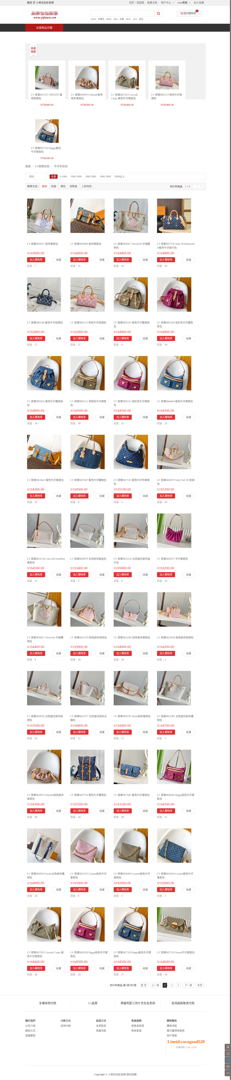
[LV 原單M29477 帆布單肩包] (44, 215)
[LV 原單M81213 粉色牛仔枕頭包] (87, 294)
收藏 (58, 259)
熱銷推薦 (114, 35)
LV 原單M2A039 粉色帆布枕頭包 (175, 637)
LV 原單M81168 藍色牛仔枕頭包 (45, 322)
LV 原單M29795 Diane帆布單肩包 (132, 716)
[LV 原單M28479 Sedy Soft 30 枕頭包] (174, 451)
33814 (93, 19)
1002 (115, 19)
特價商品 (62, 35)
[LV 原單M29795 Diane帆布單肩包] (131, 688)
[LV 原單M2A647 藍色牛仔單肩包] (44, 451)
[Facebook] (228, 1060)
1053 (135, 19)
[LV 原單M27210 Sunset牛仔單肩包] (174, 924)
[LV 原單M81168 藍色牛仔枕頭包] (44, 294)
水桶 (121, 19)
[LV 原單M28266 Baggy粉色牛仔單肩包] (174, 766)
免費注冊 (152, 2)
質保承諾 (136, 1030)
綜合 (44, 186)
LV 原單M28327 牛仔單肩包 (172, 558)
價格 (63, 186)
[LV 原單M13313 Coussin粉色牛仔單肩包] (87, 845)
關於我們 (30, 1020)
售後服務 (136, 1020)
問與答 (164, 35)
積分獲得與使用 (175, 1030)
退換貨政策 (137, 1025)
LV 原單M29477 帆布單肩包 (42, 244)
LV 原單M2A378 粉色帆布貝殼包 (88, 637)
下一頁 (188, 985)
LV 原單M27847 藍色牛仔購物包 (88, 480)
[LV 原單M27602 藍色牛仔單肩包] (131, 766)
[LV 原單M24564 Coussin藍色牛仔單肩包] (174, 845)
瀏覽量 (73, 186)
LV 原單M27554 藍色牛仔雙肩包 (88, 795)
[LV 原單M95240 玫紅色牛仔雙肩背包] (174, 294)
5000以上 (119, 176)
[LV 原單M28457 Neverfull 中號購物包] (131, 215)
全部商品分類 (44, 27)
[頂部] (228, 1073)
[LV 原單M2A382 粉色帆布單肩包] (131, 609)
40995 (109, 19)
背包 (141, 19)
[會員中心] (228, 1047)
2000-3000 (90, 176)
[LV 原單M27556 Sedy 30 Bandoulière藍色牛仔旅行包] (174, 215)
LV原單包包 (42, 166)
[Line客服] (228, 1066)
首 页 (144, 985)
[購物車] (228, 1053)
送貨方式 (101, 1020)
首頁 (39, 35)
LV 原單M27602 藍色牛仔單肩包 (132, 795)
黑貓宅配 (101, 1030)
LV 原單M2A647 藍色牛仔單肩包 (45, 480)
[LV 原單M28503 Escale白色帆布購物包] (44, 845)
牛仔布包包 (60, 166)
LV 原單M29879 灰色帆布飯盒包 (88, 558)
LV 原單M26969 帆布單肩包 (85, 244)
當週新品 (88, 35)
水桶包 (101, 19)
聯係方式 (30, 1030)
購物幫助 (172, 1020)
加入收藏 (199, 2)
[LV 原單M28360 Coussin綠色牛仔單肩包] (131, 845)
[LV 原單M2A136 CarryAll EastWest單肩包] (44, 530)
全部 (53, 176)
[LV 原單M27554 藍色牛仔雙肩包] (87, 766)
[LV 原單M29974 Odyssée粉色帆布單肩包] (44, 766)
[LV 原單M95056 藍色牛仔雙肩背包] (44, 373)
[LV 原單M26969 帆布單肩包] (87, 215)
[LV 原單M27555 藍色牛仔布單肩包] (131, 451)
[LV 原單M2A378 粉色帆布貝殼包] (87, 609)
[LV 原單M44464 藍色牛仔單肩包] (174, 373)
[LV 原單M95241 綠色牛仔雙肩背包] (131, 294)
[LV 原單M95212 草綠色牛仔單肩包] (87, 373)
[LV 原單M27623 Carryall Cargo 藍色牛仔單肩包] (44, 924)
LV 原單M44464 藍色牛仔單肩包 (175, 401)
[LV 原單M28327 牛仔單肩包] (174, 530)
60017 (128, 19)
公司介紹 (30, 1025)
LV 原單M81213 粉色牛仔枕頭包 (88, 322)
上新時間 (86, 186)
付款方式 (66, 1020)
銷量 (53, 186)
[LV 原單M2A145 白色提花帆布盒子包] (131, 530)
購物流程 (172, 1025)
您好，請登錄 (136, 2)
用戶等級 (172, 1035)
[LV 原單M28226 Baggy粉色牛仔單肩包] (87, 924)
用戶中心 (166, 2)
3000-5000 (105, 176)
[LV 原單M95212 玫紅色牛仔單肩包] (131, 373)
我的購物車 (189, 13)
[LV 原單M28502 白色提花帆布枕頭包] (44, 688)
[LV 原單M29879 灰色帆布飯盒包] (87, 530)
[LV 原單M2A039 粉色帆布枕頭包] (174, 609)
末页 (199, 985)
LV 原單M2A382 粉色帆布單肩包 (132, 637)
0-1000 (63, 176)
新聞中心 (140, 35)
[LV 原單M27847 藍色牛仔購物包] (87, 451)
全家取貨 (101, 1025)
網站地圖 (132, 1074)
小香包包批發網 (117, 1074)
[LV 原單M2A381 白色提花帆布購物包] (174, 688)
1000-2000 (76, 176)
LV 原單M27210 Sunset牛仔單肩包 (176, 952)
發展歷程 (30, 1035)
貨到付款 (66, 1025)
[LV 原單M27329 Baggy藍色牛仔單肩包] (131, 924)
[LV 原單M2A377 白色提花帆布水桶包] (87, 688)
